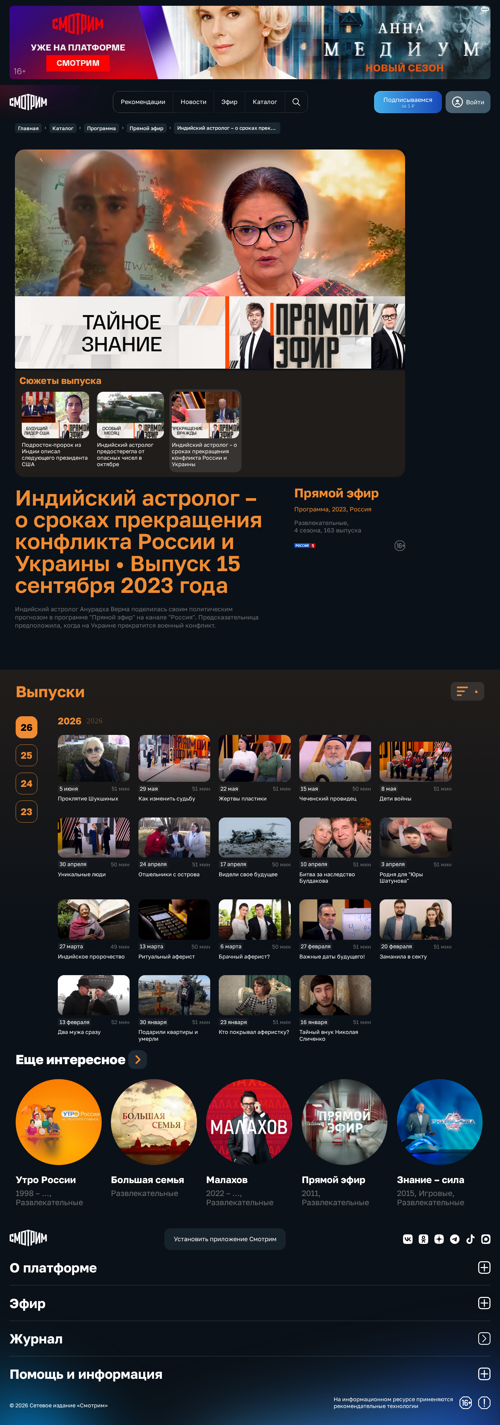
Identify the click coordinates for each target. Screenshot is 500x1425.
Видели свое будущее (248, 874)
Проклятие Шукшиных (88, 798)
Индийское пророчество (91, 956)
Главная (28, 128)
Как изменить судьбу (166, 798)
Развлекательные (320, 522)
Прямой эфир (146, 128)
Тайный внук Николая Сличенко (328, 1035)
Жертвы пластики (243, 798)
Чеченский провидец (327, 798)
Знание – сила (430, 1179)
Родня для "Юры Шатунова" (401, 877)
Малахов (227, 1179)
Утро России (46, 1179)
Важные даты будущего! (332, 956)
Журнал (36, 1339)
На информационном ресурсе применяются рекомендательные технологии (393, 1402)
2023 (339, 509)
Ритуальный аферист (166, 956)
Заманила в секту (403, 956)
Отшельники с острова (169, 874)
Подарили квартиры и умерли (168, 1035)
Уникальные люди (82, 874)
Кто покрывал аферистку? (254, 1031)
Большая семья (147, 1179)
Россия (360, 509)
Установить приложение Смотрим (225, 1239)
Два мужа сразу (79, 1031)
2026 (94, 721)
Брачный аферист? (244, 956)
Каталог (62, 128)
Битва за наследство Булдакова (327, 877)
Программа (101, 128)
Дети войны (396, 798)
